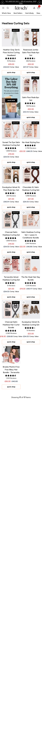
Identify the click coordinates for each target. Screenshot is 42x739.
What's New (6, 13)
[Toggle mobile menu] (3, 7)
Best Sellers (18, 13)
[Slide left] (2, 2)
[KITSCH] (21, 8)
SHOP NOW (11, 100)
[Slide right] (39, 2)
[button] (4, 30)
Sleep (39, 13)
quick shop (11, 72)
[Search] (7, 7)
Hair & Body (29, 13)
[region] (21, 2)
